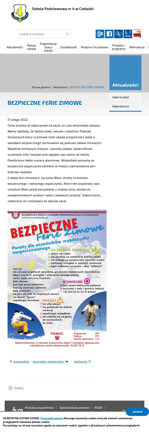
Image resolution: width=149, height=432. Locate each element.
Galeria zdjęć (120, 97)
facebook (109, 34)
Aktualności (60, 87)
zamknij (137, 411)
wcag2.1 (128, 34)
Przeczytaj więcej (51, 418)
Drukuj (18, 388)
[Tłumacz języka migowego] (118, 34)
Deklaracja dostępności (16, 410)
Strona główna (41, 87)
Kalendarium (120, 106)
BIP (137, 34)
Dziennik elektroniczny (100, 34)
